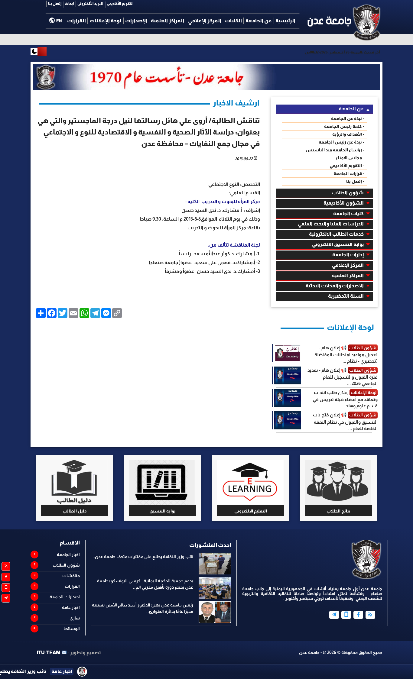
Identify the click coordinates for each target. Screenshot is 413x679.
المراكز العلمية (167, 21)
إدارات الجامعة (348, 254)
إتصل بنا (54, 4)
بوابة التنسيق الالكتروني (338, 244)
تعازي (75, 618)
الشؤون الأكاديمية (344, 202)
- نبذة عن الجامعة (347, 118)
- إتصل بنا (355, 181)
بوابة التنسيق (162, 511)
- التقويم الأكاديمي (347, 165)
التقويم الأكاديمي (120, 4)
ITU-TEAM (48, 652)
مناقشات (71, 575)
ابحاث (69, 4)
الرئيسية (285, 21)
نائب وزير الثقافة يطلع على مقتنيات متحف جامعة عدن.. (143, 556)
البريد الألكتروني (90, 4)
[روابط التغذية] (6, 566)
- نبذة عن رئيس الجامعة (341, 142)
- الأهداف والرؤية (348, 134)
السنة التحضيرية (346, 296)
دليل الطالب (75, 511)
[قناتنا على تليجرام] (6, 598)
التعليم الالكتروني (250, 511)
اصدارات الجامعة (65, 596)
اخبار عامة (71, 607)
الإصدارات (136, 21)
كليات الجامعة (348, 213)
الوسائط (72, 628)
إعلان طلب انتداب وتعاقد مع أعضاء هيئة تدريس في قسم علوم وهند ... (345, 399)
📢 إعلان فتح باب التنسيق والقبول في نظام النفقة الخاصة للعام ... (345, 421)
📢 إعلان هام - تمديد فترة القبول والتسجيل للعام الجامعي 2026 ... (342, 376)
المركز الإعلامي (204, 21)
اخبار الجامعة (68, 554)
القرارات (76, 21)
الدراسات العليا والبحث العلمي (331, 223)
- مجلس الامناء (350, 157)
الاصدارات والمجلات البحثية (335, 285)
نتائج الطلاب (338, 511)
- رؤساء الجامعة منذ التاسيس (335, 149)
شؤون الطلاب (348, 192)
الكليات (233, 21)
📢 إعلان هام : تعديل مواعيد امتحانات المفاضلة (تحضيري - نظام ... (346, 354)
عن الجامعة (259, 21)
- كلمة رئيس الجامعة (344, 126)
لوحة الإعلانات (105, 21)
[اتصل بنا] (6, 587)
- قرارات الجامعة (348, 173)
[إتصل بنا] (346, 615)
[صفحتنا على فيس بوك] (6, 577)
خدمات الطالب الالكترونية (336, 234)
